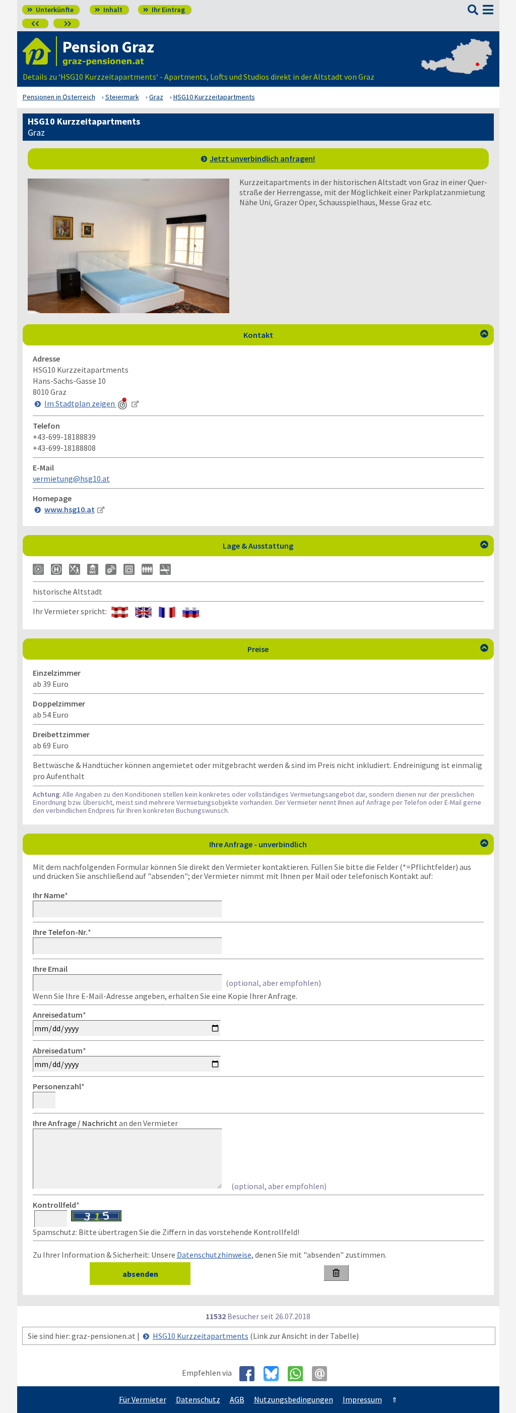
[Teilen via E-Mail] (323, 1373)
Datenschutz (198, 1399)
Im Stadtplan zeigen (80, 403)
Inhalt (108, 9)
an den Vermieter (105, 1123)
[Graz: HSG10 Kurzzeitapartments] (128, 310)
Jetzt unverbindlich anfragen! (262, 158)
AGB (237, 1399)
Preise (367, 649)
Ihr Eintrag (164, 9)
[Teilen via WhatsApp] (299, 1373)
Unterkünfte (50, 9)
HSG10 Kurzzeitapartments (200, 1336)
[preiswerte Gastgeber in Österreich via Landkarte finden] (456, 66)
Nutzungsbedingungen (293, 1399)
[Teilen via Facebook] (250, 1373)
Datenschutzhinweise (214, 1255)
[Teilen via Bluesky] (275, 1373)
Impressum (362, 1399)
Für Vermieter (142, 1399)
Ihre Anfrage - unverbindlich (348, 844)
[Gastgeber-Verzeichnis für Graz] (40, 51)
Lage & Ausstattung (355, 546)
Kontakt (365, 335)
